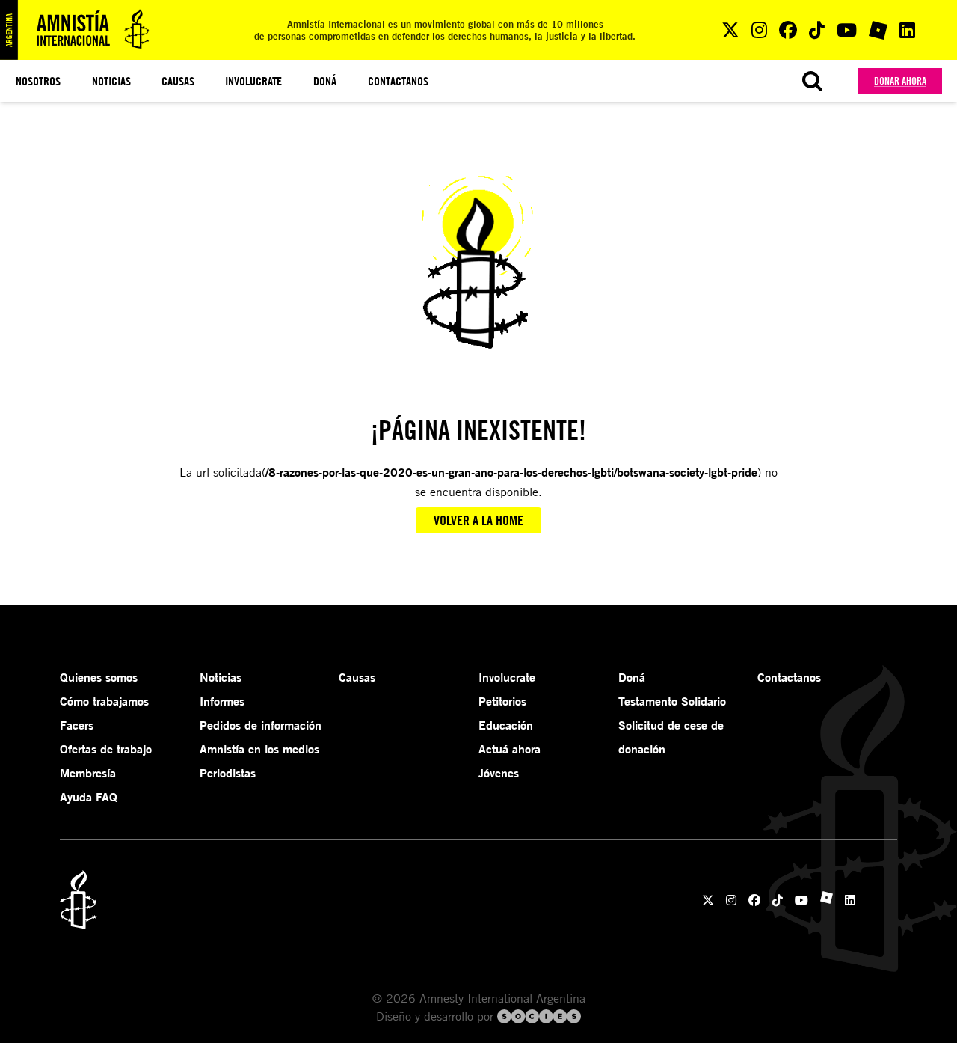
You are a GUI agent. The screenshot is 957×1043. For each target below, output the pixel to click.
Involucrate (253, 80)
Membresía (88, 772)
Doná (324, 80)
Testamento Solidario (672, 701)
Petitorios (502, 701)
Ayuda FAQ (88, 796)
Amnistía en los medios (259, 748)
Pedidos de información (260, 725)
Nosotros (38, 80)
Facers (76, 725)
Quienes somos (99, 677)
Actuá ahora (509, 748)
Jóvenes (498, 772)
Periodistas (228, 772)
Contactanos (398, 80)
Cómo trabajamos (104, 701)
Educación (505, 725)
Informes (222, 701)
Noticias (111, 80)
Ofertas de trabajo (106, 748)
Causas (177, 80)
